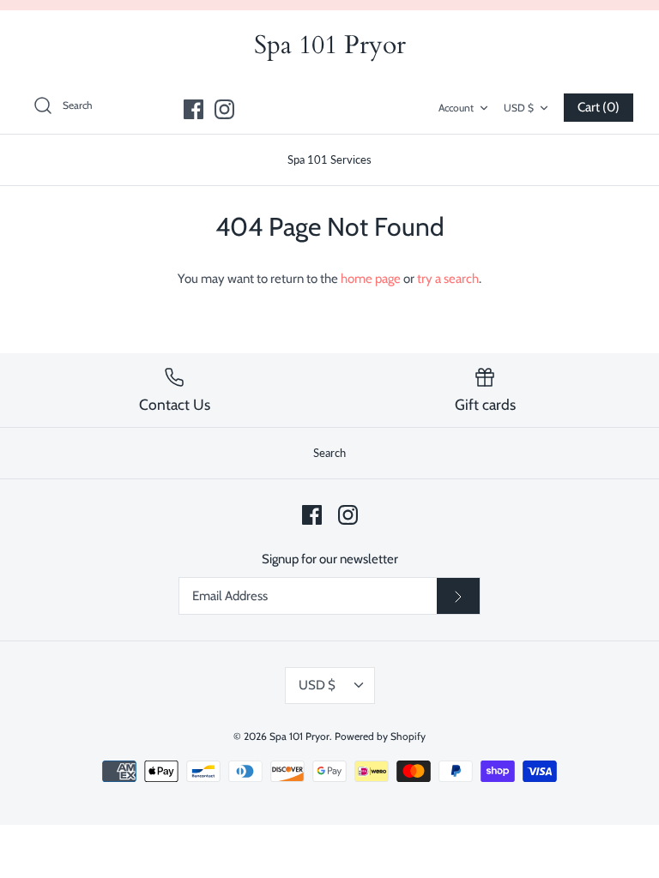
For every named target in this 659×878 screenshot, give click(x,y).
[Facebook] (193, 109)
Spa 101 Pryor (299, 736)
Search (329, 453)
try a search (448, 278)
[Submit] (458, 596)
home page (371, 278)
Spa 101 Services (329, 159)
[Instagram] (224, 109)
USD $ (519, 107)
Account (456, 107)
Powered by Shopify (380, 736)
